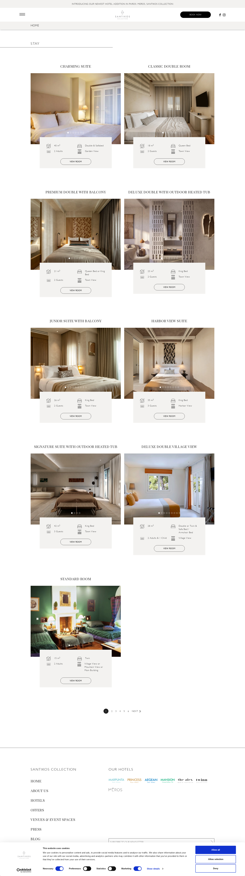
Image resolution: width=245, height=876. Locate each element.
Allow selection (215, 859)
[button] (68, 132)
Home (35, 25)
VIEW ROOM (76, 161)
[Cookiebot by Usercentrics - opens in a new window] (24, 870)
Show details (153, 868)
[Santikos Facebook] (220, 14)
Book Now (195, 14)
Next (135, 711)
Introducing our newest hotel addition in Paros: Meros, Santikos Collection (122, 4)
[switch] (87, 868)
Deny (215, 868)
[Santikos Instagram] (224, 14)
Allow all (215, 850)
